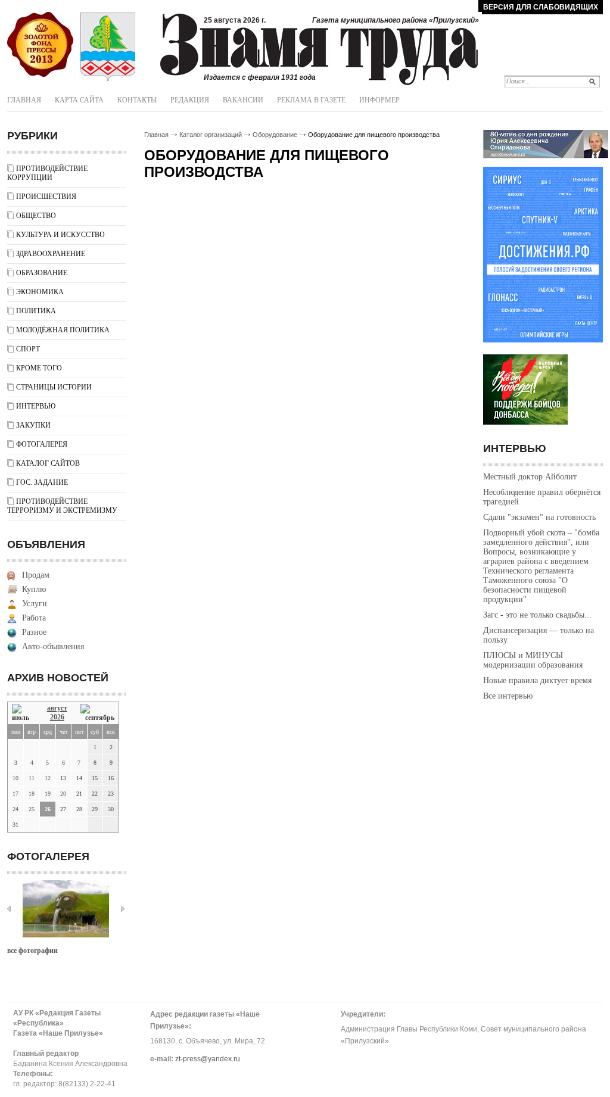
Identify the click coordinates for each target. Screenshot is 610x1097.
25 (32, 809)
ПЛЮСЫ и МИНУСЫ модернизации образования (533, 660)
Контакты (137, 100)
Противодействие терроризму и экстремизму (62, 506)
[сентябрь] (97, 713)
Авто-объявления (53, 646)
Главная (24, 100)
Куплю (34, 589)
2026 (57, 717)
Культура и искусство (60, 234)
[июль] (22, 713)
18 (32, 793)
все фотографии (32, 950)
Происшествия (46, 196)
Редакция (189, 100)
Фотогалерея (41, 444)
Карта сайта (79, 100)
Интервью (35, 406)
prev (9, 909)
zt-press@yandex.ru (207, 1059)
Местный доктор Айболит (530, 476)
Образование (41, 273)
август (57, 708)
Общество (36, 215)
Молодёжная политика (63, 330)
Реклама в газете (311, 100)
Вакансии (243, 100)
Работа (34, 617)
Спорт (28, 349)
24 (15, 809)
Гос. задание (42, 482)
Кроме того (39, 368)
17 (15, 793)
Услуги (34, 603)
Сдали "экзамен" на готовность (539, 517)
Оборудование (275, 134)
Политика (36, 311)
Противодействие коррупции (47, 173)
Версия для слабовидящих (540, 7)
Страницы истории (54, 387)
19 (48, 793)
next (123, 909)
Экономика (40, 292)
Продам (35, 575)
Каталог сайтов (48, 463)
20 (63, 793)
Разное (34, 632)
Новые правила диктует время (537, 680)
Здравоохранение (50, 254)
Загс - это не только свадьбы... (537, 614)
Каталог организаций (210, 134)
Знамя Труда (40, 44)
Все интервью (508, 695)
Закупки (33, 425)
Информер (379, 100)
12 (48, 778)
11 (32, 778)
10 (15, 778)
